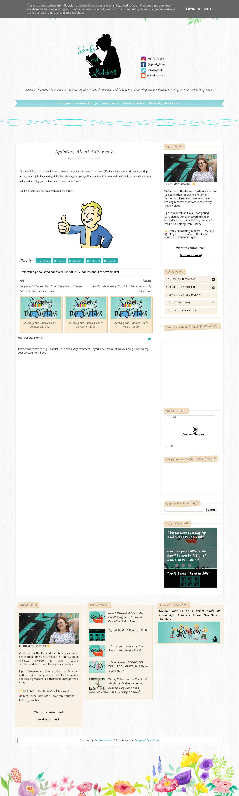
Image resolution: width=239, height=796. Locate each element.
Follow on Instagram (181, 279)
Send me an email (190, 255)
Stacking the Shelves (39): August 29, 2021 (40, 325)
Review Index (134, 103)
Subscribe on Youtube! (182, 287)
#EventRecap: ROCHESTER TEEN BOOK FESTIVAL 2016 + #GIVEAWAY (128, 666)
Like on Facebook (178, 302)
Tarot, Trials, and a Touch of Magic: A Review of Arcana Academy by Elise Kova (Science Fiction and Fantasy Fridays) (117, 685)
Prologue (64, 103)
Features (109, 103)
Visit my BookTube (164, 103)
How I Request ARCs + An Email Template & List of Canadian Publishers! (186, 556)
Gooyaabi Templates (147, 740)
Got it (208, 9)
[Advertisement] (86, 434)
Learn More (192, 9)
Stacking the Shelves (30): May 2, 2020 (130, 325)
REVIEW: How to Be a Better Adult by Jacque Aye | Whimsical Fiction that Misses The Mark (189, 615)
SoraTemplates (104, 740)
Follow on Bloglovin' (182, 310)
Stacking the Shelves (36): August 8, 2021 (85, 325)
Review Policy (86, 103)
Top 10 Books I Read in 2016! (188, 573)
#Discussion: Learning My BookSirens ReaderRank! (186, 535)
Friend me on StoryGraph (184, 295)
